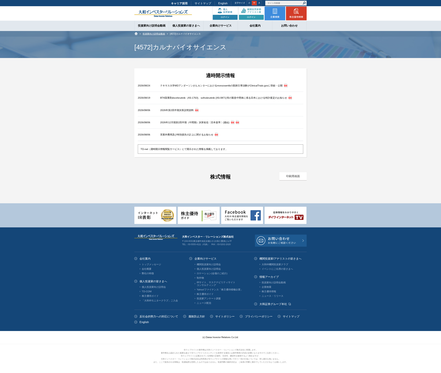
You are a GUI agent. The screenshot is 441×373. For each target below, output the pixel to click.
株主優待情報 (269, 291)
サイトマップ (203, 3)
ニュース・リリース (272, 296)
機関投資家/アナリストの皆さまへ (280, 258)
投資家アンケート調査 (209, 298)
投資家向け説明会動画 (154, 34)
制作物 (200, 277)
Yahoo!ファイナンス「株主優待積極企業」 (220, 289)
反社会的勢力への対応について (159, 316)
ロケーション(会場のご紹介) (212, 273)
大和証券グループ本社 (273, 304)
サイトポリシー (225, 316)
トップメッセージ (151, 264)
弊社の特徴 (148, 273)
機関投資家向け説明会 (209, 264)
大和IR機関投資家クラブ (275, 264)
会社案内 (145, 258)
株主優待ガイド (150, 296)
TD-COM (147, 291)
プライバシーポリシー (259, 316)
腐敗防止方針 (196, 316)
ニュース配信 (204, 303)
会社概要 (146, 268)
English (223, 3)
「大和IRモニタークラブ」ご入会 (160, 300)
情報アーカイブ (269, 276)
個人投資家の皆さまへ (153, 281)
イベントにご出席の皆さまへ (277, 268)
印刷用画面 (293, 176)
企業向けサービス (205, 258)
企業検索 (266, 287)
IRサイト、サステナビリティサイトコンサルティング (216, 283)
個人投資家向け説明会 (154, 287)
